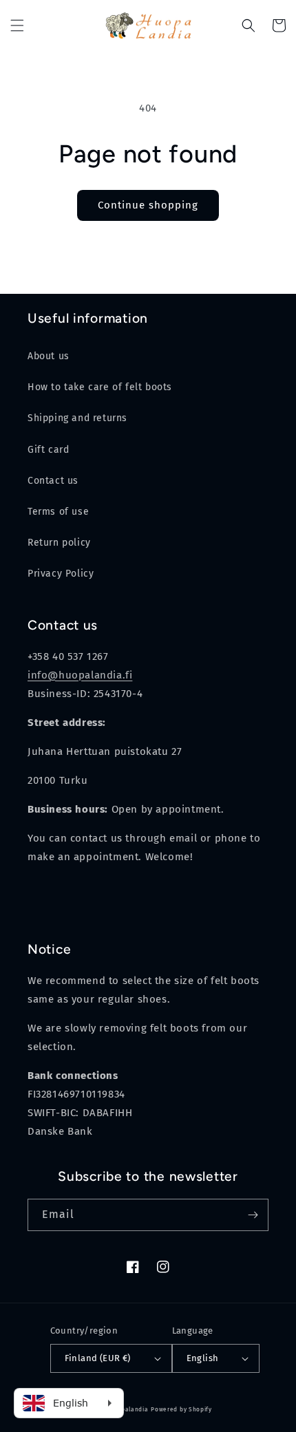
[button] (17, 25)
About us (49, 356)
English (203, 1358)
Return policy (59, 542)
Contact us (53, 481)
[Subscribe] (252, 1215)
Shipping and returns (77, 418)
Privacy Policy (61, 573)
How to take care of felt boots (100, 387)
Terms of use (58, 511)
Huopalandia (129, 1409)
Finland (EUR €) (98, 1358)
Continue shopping (148, 205)
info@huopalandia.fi (80, 675)
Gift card (48, 450)
